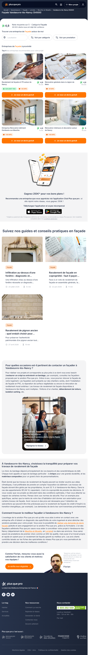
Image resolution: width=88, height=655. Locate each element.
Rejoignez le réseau (35, 445)
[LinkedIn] (13, 594)
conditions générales (50, 219)
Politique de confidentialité (48, 650)
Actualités (5, 616)
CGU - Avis (32, 650)
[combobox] (16, 37)
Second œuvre (15, 10)
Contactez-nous (31, 620)
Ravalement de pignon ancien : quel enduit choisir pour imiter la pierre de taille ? (22, 333)
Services (5, 611)
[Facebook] (4, 594)
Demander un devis (32, 616)
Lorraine (32, 10)
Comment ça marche (33, 607)
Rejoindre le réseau (32, 611)
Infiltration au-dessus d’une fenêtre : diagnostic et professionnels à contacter (20, 275)
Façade (25, 10)
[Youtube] (8, 594)
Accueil (6, 10)
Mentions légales (18, 650)
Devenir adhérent (31, 624)
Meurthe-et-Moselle (44, 10)
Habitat (4, 607)
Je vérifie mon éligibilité (18, 566)
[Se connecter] (83, 4)
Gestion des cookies (68, 650)
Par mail (60, 618)
